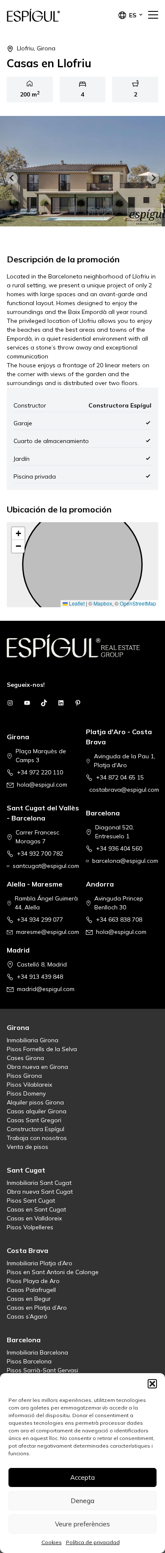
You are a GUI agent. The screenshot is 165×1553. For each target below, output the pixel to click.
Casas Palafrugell (31, 1290)
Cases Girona (25, 1058)
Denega (82, 1501)
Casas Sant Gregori (34, 1120)
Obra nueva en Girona (37, 1067)
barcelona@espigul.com (125, 861)
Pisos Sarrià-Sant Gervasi (42, 1370)
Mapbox (103, 603)
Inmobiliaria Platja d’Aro (39, 1263)
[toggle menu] (153, 15)
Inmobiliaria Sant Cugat (39, 1183)
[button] (152, 1384)
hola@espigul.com (42, 784)
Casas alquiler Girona (36, 1111)
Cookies (51, 1542)
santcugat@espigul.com (46, 866)
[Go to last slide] (12, 178)
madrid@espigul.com (45, 989)
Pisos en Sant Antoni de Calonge (53, 1272)
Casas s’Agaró (27, 1316)
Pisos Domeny (26, 1093)
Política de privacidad (93, 1542)
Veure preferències (82, 1524)
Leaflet (76, 603)
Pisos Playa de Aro (33, 1281)
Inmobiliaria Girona (32, 1040)
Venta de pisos (27, 1147)
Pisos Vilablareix (29, 1084)
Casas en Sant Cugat (36, 1209)
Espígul (49, 15)
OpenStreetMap (138, 603)
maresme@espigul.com (47, 932)
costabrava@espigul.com (124, 789)
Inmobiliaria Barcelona (37, 1352)
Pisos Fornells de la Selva (42, 1049)
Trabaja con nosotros (37, 1138)
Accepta (82, 1477)
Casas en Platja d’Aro (37, 1307)
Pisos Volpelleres (30, 1227)
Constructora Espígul (35, 1129)
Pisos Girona (24, 1075)
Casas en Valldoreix (34, 1218)
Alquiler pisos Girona (35, 1102)
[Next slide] (153, 178)
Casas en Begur (29, 1298)
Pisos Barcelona (29, 1361)
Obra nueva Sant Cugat (40, 1191)
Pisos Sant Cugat (31, 1200)
